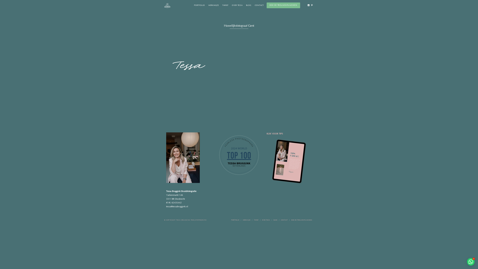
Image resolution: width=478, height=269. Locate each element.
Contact (259, 5)
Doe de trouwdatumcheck (283, 5)
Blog (248, 5)
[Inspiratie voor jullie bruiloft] (311, 5)
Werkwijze (213, 5)
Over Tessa (237, 5)
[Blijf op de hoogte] (308, 5)
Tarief (225, 5)
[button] (471, 262)
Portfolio (199, 5)
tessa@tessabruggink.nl (177, 206)
